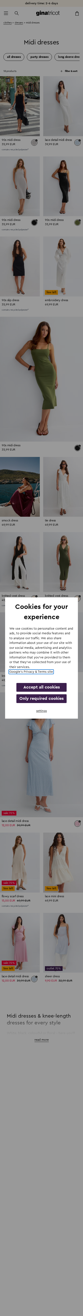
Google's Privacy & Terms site (31, 671)
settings (41, 710)
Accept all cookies (41, 687)
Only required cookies (41, 698)
